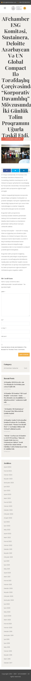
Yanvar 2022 (8, 545)
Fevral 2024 (8, 471)
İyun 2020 (7, 608)
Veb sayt (4, 336)
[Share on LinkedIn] (24, 170)
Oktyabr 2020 (8, 596)
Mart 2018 (7, 659)
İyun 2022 (7, 526)
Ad (2, 320)
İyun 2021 (7, 565)
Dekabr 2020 (8, 588)
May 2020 (7, 612)
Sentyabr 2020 (9, 600)
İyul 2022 (7, 522)
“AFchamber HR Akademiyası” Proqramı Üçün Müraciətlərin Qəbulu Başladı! (14, 411)
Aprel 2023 (7, 494)
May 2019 (7, 647)
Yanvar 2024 (8, 475)
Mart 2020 (7, 620)
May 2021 (7, 569)
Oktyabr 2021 (8, 557)
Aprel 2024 (7, 467)
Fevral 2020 (8, 624)
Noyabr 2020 (8, 592)
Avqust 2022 (8, 518)
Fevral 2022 (8, 541)
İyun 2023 (7, 490)
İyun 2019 (7, 643)
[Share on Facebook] (7, 170)
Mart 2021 (7, 577)
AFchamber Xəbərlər (13, 139)
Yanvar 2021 (8, 584)
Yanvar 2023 (8, 506)
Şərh (3, 291)
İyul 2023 (7, 487)
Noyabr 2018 (8, 655)
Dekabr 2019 (8, 631)
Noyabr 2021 (8, 553)
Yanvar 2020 (8, 628)
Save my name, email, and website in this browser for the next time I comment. (13, 348)
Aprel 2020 (7, 616)
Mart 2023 (7, 498)
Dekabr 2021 (8, 549)
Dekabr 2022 (8, 510)
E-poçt (4, 328)
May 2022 (7, 530)
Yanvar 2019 (8, 651)
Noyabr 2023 (8, 479)
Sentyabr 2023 (9, 483)
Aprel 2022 (7, 534)
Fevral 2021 (7, 581)
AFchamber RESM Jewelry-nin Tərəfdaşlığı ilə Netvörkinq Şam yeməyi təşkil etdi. (14, 384)
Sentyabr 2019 (8, 635)
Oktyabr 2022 (8, 514)
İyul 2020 (7, 604)
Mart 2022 (7, 537)
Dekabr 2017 (8, 663)
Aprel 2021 (7, 573)
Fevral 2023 (8, 502)
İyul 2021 (6, 561)
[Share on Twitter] (16, 170)
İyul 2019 (6, 639)
